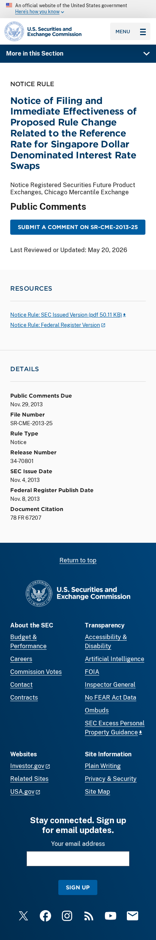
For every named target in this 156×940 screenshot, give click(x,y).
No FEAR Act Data (110, 697)
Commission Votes (36, 671)
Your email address (78, 843)
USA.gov (22, 791)
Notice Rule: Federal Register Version (55, 325)
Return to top (78, 560)
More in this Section (34, 53)
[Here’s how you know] (78, 9)
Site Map (97, 791)
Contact (21, 684)
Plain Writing (103, 766)
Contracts (24, 697)
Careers (21, 659)
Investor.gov (27, 766)
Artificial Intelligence (114, 659)
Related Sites (29, 778)
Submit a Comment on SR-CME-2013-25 (78, 227)
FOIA (92, 671)
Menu (122, 31)
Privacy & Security (111, 778)
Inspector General (110, 684)
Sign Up (78, 887)
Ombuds (97, 710)
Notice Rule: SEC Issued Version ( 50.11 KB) (66, 315)
